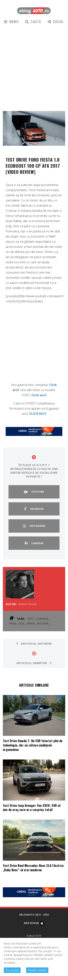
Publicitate (34, 935)
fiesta (12, 623)
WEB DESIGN (32, 923)
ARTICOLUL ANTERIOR (36, 643)
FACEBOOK (37, 509)
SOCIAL (58, 21)
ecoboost (42, 618)
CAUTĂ (36, 21)
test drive (43, 623)
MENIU (14, 21)
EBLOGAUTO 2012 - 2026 (34, 914)
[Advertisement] (34, 67)
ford (21, 623)
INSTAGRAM (37, 525)
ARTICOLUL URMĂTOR (32, 663)
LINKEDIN (37, 543)
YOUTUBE (37, 491)
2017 (31, 618)
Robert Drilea (28, 604)
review (30, 623)
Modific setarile (37, 970)
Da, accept (12, 970)
